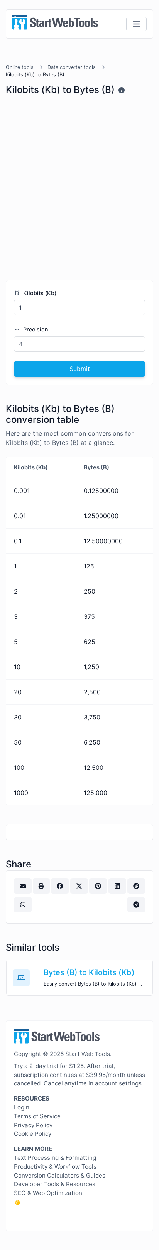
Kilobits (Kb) (39, 293)
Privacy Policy (33, 1125)
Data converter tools (71, 67)
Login (21, 1107)
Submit (79, 369)
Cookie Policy (32, 1133)
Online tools (20, 67)
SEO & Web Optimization (48, 1193)
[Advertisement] (79, 191)
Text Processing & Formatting (55, 1157)
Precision (35, 329)
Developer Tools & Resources (54, 1184)
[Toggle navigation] (136, 24)
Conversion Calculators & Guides (59, 1175)
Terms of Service (37, 1116)
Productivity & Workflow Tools (55, 1166)
